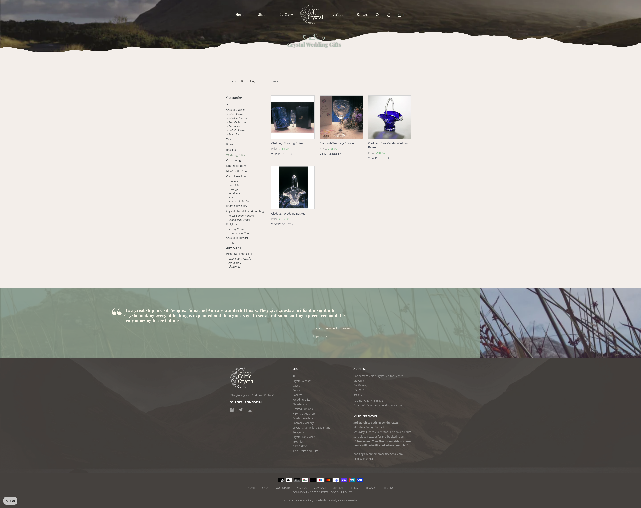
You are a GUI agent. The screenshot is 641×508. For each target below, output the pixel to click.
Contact (320, 488)
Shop (265, 488)
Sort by (234, 81)
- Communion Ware (238, 233)
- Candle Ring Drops (238, 220)
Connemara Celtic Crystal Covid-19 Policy (322, 492)
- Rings (231, 197)
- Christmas (233, 266)
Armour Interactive (347, 500)
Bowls (230, 144)
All (227, 104)
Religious (232, 224)
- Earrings (232, 189)
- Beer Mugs (234, 134)
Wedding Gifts (235, 155)
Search (338, 488)
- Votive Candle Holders (240, 216)
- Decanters (233, 126)
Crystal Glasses (235, 110)
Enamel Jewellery (236, 206)
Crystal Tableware (237, 238)
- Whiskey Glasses (237, 118)
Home (251, 488)
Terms (353, 488)
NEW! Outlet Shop (237, 171)
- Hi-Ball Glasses (236, 130)
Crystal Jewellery (236, 176)
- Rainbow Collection (238, 201)
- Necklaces (233, 193)
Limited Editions (236, 166)
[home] (315, 23)
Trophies (231, 243)
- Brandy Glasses (236, 122)
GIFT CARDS (233, 248)
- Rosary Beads (235, 229)
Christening (233, 160)
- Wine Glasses (235, 114)
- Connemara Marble (239, 258)
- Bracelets (233, 185)
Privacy (370, 488)
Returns (388, 488)
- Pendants (233, 181)
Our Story (283, 488)
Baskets (231, 150)
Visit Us (302, 488)
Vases (230, 139)
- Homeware (234, 262)
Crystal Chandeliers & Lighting (245, 211)
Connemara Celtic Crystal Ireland (308, 500)
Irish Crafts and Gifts (239, 254)
